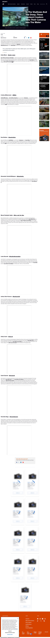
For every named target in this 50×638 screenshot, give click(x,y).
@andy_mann (11, 55)
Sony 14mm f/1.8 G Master (8, 263)
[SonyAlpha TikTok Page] (37, 621)
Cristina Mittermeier (4, 97)
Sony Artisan (27, 140)
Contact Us (27, 618)
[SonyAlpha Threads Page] (45, 618)
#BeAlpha (18, 44)
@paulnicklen (12, 137)
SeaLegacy (26, 97)
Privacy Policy (16, 629)
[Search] (47, 4)
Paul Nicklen (11, 140)
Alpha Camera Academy (30, 620)
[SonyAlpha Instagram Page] (40, 618)
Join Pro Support (28, 622)
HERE (12, 62)
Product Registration (29, 627)
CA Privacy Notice (23, 632)
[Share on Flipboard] (30, 37)
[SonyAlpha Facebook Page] (42, 618)
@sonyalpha (13, 45)
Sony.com (46, 631)
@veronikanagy (14, 416)
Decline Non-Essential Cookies (10, 632)
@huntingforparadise (14, 256)
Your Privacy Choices (28, 632)
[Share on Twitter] (26, 37)
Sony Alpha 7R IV (31, 340)
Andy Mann (11, 57)
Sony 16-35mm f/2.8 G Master (26, 220)
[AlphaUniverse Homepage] (3, 4)
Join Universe (28, 624)
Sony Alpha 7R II (9, 379)
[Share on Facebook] (24, 37)
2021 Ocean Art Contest (13, 342)
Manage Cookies (10, 634)
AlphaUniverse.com (4, 45)
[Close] (18, 618)
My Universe (42, 4)
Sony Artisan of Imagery (5, 57)
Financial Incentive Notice (40, 632)
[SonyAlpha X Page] (41, 621)
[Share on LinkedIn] (28, 37)
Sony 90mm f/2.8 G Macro (17, 341)
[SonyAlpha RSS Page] (44, 621)
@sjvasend (12, 375)
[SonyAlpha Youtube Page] (37, 618)
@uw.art (10, 336)
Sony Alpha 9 (32, 59)
